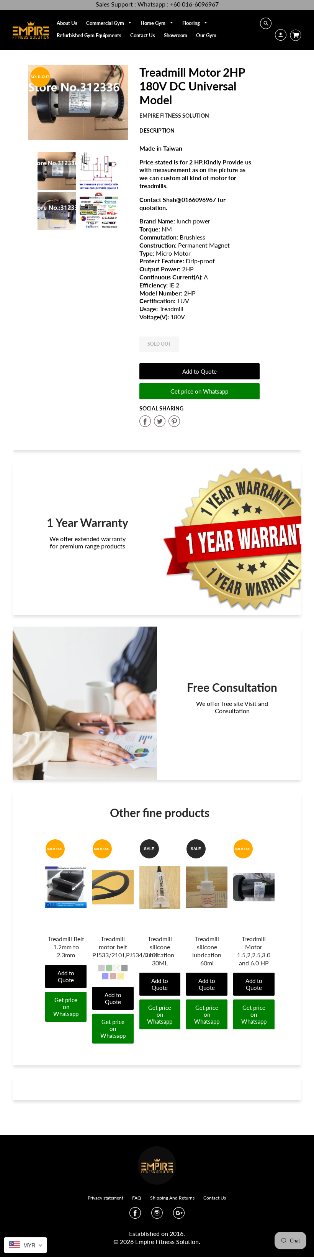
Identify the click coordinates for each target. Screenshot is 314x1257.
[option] (78, 102)
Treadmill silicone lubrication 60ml (206, 950)
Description (157, 130)
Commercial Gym (105, 23)
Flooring (191, 23)
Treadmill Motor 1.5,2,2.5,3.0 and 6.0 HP (253, 950)
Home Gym (154, 23)
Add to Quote (199, 371)
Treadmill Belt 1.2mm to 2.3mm (66, 946)
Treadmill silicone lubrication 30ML (159, 950)
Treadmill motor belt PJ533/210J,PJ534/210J (125, 946)
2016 (176, 1233)
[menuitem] (67, 23)
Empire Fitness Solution (174, 115)
